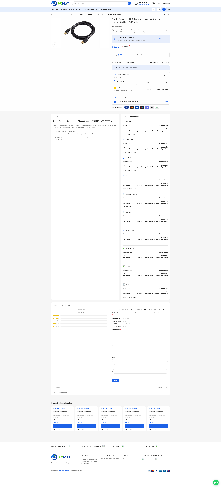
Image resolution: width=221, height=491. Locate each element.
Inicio (52, 14)
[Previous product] (164, 15)
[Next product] (169, 15)
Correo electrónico (117, 372)
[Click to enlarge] (55, 45)
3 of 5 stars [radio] (126, 318)
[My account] (153, 9)
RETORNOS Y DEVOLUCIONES (110, 459)
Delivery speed (116, 326)
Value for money (117, 321)
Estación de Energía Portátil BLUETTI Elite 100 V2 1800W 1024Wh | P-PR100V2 (133, 413)
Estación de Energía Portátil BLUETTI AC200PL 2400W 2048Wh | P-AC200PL (60, 413)
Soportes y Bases (73, 14)
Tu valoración (116, 329)
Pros (113, 349)
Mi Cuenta (124, 459)
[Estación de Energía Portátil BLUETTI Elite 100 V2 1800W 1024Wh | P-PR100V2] (134, 408)
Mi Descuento (162, 39)
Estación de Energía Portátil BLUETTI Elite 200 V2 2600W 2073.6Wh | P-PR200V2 (85, 413)
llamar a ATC (143, 9)
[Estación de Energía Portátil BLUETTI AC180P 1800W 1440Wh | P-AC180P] (110, 408)
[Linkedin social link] (164, 62)
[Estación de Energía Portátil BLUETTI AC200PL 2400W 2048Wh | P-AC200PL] (62, 408)
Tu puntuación (116, 318)
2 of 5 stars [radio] (125, 318)
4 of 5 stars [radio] (128, 318)
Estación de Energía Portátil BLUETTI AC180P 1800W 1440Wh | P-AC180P (110, 413)
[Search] (129, 3)
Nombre (115, 364)
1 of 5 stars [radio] (123, 318)
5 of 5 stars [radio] (129, 318)
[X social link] (160, 62)
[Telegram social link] (168, 62)
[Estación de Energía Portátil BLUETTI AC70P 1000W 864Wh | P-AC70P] (158, 408)
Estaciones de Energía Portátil (61, 415)
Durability (115, 323)
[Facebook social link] (158, 62)
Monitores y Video (61, 14)
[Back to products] (166, 15)
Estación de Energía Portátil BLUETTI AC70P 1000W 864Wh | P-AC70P (158, 413)
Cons (113, 357)
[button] (216, 482)
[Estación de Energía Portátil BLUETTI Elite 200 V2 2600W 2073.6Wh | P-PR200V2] (86, 408)
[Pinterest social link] (162, 62)
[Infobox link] (61, 446)
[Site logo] (60, 3)
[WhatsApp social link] (166, 62)
